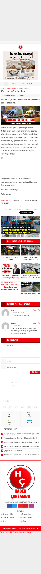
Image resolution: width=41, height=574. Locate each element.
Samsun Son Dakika (6, 532)
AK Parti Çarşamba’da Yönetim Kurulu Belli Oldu (30, 277)
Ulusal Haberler (27, 518)
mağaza (34, 200)
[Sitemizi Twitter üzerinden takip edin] (14, 506)
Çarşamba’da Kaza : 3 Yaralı (10, 258)
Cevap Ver (36, 310)
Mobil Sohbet (27, 532)
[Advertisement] (20, 20)
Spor (4, 521)
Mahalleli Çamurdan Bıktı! (30, 294)
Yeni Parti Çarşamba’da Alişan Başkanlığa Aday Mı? (10, 278)
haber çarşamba (26, 200)
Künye (24, 521)
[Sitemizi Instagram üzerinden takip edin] (31, 506)
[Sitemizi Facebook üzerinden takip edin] (9, 506)
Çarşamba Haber (12, 88)
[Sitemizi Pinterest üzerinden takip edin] (25, 506)
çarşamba (16, 200)
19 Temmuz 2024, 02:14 (17, 312)
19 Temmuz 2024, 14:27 (17, 325)
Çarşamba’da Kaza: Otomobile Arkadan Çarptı (10, 288)
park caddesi (5, 203)
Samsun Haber (27, 514)
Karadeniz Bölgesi (8, 518)
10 (37, 235)
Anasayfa (3, 88)
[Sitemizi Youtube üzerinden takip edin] (20, 506)
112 (10, 200)
